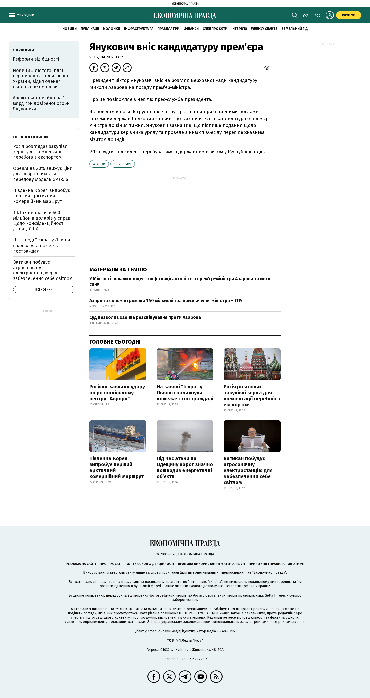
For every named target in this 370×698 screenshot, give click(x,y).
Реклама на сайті (81, 564)
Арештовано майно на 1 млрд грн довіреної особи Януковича (41, 103)
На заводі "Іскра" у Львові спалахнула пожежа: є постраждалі (185, 392)
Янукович (122, 164)
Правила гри (168, 29)
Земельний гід (295, 29)
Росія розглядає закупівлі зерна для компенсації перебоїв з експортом (252, 395)
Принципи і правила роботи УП (276, 564)
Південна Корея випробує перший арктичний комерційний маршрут (116, 467)
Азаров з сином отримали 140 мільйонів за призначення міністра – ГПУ (165, 300)
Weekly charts (264, 29)
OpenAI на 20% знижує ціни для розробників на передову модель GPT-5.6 (42, 174)
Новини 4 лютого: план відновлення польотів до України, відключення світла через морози (40, 79)
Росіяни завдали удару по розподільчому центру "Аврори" (117, 392)
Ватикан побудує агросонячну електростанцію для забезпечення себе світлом (248, 470)
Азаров (99, 164)
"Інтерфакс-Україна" (205, 582)
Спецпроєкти (215, 29)
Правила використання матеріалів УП (211, 564)
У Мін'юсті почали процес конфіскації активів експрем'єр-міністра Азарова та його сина (179, 281)
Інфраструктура (138, 29)
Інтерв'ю (239, 29)
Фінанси (191, 29)
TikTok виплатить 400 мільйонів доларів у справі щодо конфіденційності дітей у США (42, 221)
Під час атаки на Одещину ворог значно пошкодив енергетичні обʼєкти (185, 467)
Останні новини (30, 137)
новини (69, 29)
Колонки (111, 29)
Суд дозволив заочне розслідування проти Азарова (145, 317)
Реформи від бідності (36, 59)
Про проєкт (110, 564)
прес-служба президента (183, 99)
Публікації (90, 29)
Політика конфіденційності (149, 564)
